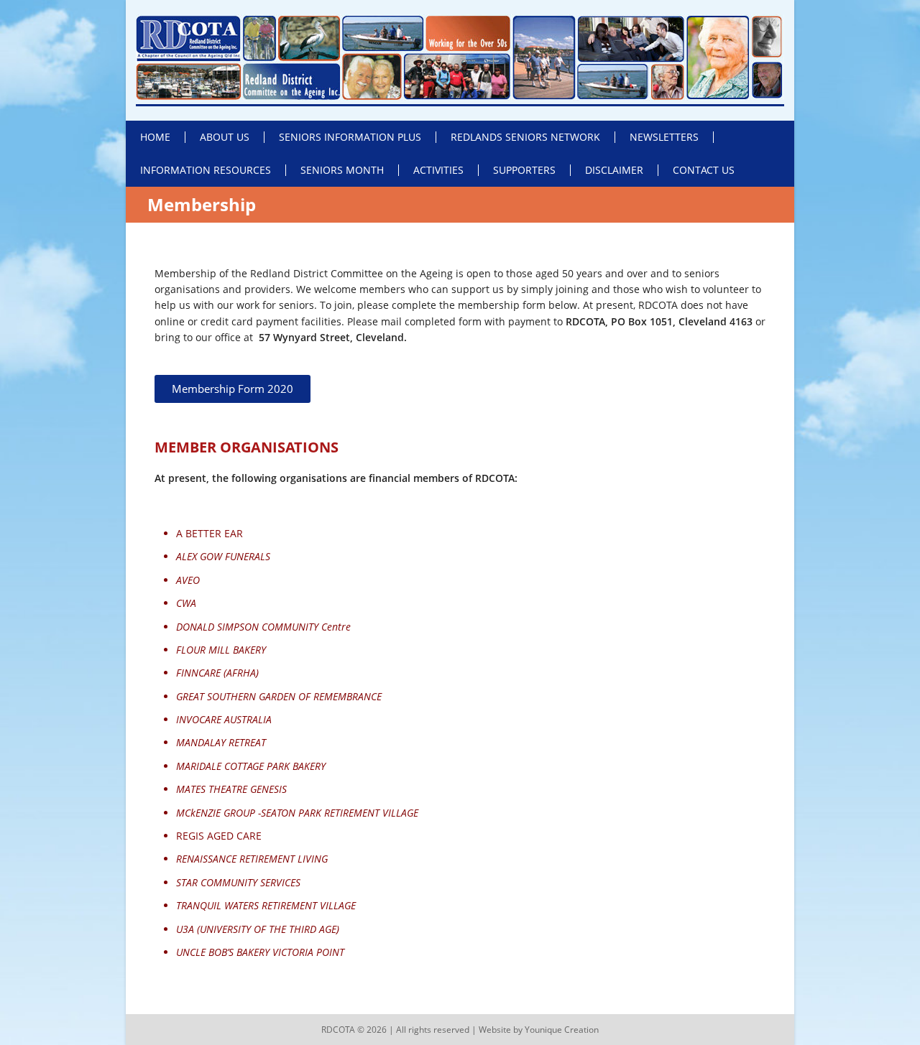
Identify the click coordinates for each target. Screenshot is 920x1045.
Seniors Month (342, 170)
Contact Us (704, 170)
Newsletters (664, 137)
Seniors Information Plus (350, 137)
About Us (224, 137)
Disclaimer (614, 170)
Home (155, 137)
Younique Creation (562, 1029)
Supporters (524, 170)
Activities (438, 170)
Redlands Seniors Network (525, 137)
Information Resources (205, 170)
